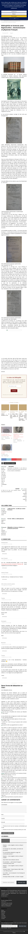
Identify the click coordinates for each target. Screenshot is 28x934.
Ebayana (3, 913)
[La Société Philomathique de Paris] (6, 447)
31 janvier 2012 (5, 33)
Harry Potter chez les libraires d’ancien (11, 859)
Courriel (3, 818)
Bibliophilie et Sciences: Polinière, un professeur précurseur (16, 528)
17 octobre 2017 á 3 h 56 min (6, 585)
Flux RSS (9, 928)
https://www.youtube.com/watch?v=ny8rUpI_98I (12, 564)
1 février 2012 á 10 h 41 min (6, 644)
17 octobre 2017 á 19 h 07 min (6, 544)
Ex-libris (2, 914)
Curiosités (3, 915)
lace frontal (4, 558)
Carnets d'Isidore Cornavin (6, 904)
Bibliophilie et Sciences (10, 463)
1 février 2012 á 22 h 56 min (6, 599)
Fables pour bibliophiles (6, 905)
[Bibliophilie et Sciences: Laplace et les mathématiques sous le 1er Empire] (18, 430)
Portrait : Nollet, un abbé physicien (15, 518)
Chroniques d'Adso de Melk (6, 903)
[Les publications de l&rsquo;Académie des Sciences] (6, 430)
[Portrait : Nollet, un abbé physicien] (4, 521)
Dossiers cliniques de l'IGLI (6, 900)
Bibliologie (3, 911)
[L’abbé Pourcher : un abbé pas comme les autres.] (4, 511)
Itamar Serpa (4, 572)
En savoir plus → (4, 896)
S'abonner (14, 390)
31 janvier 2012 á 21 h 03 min (6, 657)
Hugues (11, 33)
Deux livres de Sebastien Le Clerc (11, 686)
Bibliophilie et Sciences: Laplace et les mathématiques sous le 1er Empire (18, 436)
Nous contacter (4, 928)
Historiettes (3, 917)
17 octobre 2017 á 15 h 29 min (6, 574)
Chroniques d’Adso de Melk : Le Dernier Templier (13, 876)
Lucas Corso (3, 901)
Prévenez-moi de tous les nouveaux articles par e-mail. (14, 829)
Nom (2, 814)
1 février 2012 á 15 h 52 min (6, 622)
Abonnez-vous (21, 882)
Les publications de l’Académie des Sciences (6, 435)
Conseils (3, 918)
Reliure (2, 910)
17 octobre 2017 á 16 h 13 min (6, 559)
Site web (3, 822)
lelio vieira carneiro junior (8, 584)
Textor (3, 598)
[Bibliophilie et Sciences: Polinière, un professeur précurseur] (4, 531)
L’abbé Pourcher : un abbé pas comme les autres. (16, 509)
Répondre (4, 553)
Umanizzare (4, 542)
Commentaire (4, 804)
